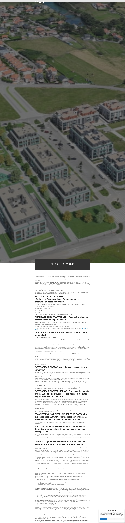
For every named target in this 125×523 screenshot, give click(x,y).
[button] (123, 510)
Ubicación (73, 1)
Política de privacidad (114, 521)
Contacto (87, 1)
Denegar (111, 518)
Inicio (68, 1)
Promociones (79, 1)
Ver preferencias (119, 518)
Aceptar (103, 518)
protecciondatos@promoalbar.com (63, 452)
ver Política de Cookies (79, 344)
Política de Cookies (108, 521)
